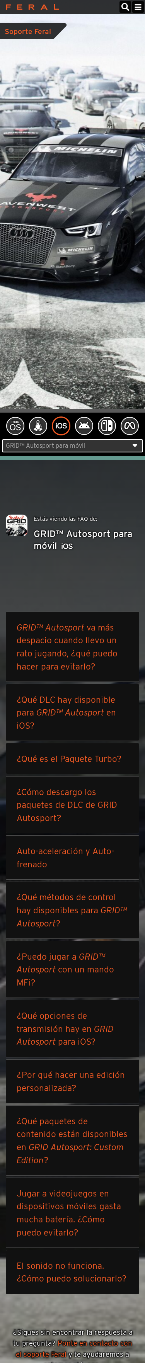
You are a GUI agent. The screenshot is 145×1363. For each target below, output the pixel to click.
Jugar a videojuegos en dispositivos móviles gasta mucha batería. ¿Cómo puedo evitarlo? (69, 1212)
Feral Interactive (30, 7)
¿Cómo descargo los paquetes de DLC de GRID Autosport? (67, 805)
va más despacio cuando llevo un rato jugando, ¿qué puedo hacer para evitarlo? (67, 646)
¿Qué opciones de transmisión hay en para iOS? (65, 1028)
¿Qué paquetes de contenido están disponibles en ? (72, 1140)
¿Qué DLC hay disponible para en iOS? (66, 712)
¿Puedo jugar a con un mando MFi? (65, 969)
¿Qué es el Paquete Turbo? (69, 758)
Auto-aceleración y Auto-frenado (65, 857)
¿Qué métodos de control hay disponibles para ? (72, 910)
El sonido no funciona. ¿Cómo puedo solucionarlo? (72, 1272)
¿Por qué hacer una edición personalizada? (71, 1081)
